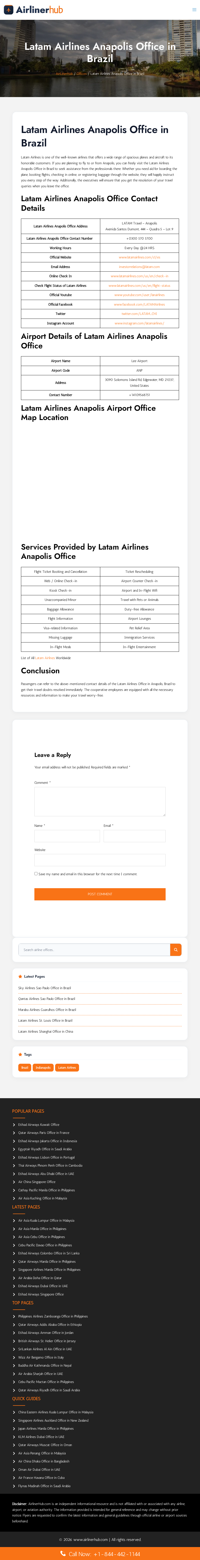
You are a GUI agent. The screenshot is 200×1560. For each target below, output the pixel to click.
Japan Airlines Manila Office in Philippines (46, 1429)
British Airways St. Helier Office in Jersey (47, 1341)
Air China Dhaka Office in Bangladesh (43, 1461)
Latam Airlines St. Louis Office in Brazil (45, 1020)
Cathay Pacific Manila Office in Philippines (46, 1190)
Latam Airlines (45, 658)
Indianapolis (43, 1067)
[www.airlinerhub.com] (33, 10)
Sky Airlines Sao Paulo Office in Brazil (44, 988)
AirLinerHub (64, 74)
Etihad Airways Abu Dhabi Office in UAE (46, 1174)
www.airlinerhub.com (91, 1539)
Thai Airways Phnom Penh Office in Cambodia (50, 1165)
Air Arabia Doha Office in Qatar (40, 1278)
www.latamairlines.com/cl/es (139, 257)
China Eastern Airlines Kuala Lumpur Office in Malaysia (55, 1412)
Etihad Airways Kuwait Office (38, 1125)
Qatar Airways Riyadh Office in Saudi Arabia (49, 1390)
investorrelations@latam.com (139, 267)
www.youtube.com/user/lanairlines (139, 295)
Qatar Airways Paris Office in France (43, 1133)
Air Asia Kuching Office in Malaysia (42, 1198)
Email (109, 826)
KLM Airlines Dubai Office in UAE (41, 1437)
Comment (42, 783)
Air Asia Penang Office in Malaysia (42, 1453)
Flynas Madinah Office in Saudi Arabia (44, 1486)
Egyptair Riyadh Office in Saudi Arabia (44, 1149)
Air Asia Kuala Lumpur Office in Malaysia (46, 1220)
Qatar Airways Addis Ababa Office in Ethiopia (49, 1325)
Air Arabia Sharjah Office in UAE (40, 1374)
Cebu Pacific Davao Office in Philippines (45, 1245)
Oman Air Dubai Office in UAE (39, 1470)
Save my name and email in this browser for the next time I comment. (88, 874)
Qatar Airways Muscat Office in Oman (45, 1445)
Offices (82, 74)
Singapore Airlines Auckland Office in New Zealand (53, 1420)
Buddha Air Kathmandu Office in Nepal (44, 1365)
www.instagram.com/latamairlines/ (139, 323)
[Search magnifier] (175, 950)
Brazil (24, 1067)
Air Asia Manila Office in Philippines (42, 1229)
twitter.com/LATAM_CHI (139, 314)
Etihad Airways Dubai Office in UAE (43, 1286)
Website (39, 850)
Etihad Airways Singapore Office (41, 1294)
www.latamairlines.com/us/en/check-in (139, 276)
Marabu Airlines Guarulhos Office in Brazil (47, 1010)
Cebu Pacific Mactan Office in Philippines (46, 1382)
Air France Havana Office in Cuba (41, 1478)
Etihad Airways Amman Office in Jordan (45, 1333)
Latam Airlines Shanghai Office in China (45, 1031)
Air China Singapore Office (36, 1182)
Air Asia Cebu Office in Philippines (41, 1237)
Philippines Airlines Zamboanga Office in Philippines (53, 1316)
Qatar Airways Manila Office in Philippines (47, 1262)
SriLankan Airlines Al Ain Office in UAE (45, 1349)
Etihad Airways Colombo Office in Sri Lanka (48, 1253)
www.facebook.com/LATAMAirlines (139, 304)
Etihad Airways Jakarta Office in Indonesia (47, 1141)
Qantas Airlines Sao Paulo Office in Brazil (46, 999)
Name (39, 826)
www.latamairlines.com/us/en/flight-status (139, 286)
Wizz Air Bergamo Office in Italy (41, 1357)
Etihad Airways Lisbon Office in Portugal (46, 1157)
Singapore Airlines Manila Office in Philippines (49, 1270)
